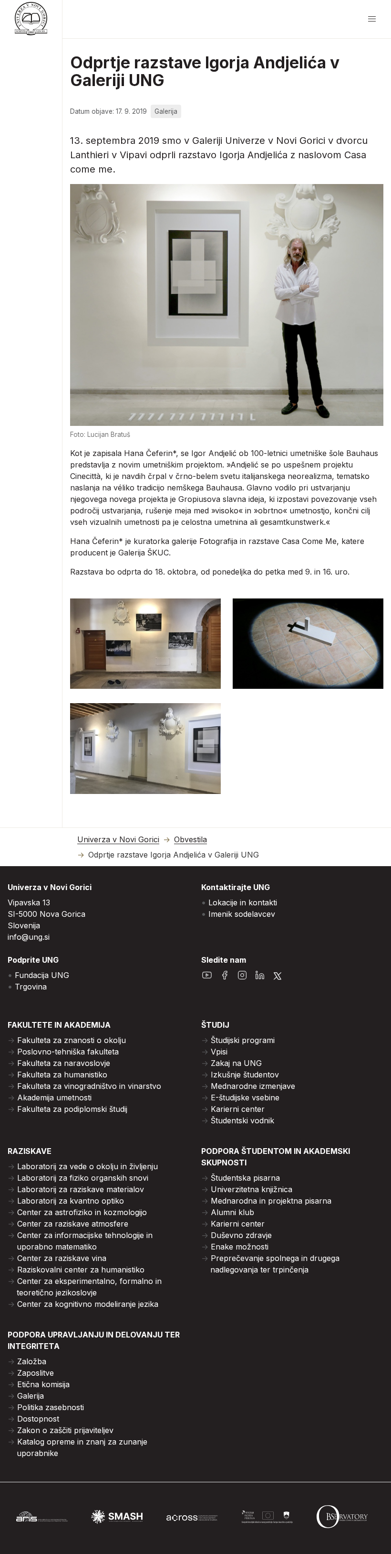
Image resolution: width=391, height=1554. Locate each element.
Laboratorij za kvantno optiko (70, 1201)
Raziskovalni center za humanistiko (80, 1269)
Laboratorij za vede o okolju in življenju (87, 1166)
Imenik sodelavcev (241, 914)
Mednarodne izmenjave (253, 1086)
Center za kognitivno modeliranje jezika (87, 1304)
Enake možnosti (239, 1246)
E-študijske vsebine (245, 1097)
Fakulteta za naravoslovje (63, 1063)
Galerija (30, 1396)
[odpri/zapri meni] (372, 19)
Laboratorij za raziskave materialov (80, 1189)
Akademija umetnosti (54, 1097)
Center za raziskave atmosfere (72, 1223)
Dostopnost (38, 1419)
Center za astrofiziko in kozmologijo (82, 1212)
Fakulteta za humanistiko (62, 1074)
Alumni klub (232, 1212)
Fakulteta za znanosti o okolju (71, 1040)
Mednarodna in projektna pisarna (271, 1201)
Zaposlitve (35, 1373)
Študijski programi (243, 1040)
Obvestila (190, 839)
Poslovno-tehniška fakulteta (68, 1051)
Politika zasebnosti (50, 1407)
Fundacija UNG (42, 975)
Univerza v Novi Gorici (118, 839)
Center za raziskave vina (61, 1258)
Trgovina (31, 986)
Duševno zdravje (241, 1235)
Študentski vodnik (242, 1120)
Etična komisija (43, 1384)
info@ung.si (29, 937)
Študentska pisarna (245, 1178)
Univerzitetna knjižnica (251, 1189)
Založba (31, 1361)
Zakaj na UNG (236, 1063)
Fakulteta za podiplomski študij (72, 1109)
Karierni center (238, 1109)
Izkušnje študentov (245, 1074)
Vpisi (219, 1051)
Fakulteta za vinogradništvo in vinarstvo (89, 1086)
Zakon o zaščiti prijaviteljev (65, 1430)
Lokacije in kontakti (242, 902)
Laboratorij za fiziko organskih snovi (82, 1178)
